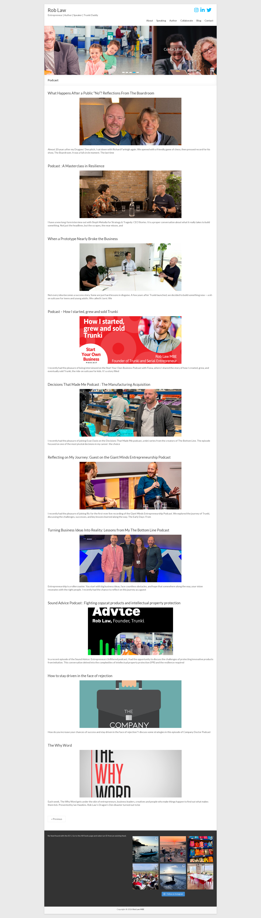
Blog (198, 20)
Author (173, 20)
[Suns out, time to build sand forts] (173, 876)
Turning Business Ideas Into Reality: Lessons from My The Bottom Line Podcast (108, 530)
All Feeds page (87, 836)
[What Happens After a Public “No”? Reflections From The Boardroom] (130, 99)
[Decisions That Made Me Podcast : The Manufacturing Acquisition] (130, 391)
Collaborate (186, 20)
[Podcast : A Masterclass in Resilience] (130, 172)
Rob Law (57, 10)
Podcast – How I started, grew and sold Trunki (83, 311)
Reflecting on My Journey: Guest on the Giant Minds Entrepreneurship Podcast (109, 457)
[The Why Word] (130, 752)
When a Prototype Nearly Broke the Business (83, 239)
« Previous (56, 818)
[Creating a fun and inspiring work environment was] (200, 876)
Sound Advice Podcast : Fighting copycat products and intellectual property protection (114, 603)
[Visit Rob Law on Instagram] (196, 10)
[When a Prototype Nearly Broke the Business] (130, 245)
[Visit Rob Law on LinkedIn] (202, 10)
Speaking (161, 20)
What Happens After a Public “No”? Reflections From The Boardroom (101, 93)
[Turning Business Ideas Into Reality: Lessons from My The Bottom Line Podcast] (130, 536)
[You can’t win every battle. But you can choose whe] (200, 849)
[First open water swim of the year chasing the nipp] (146, 849)
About (149, 20)
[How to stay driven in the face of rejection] (130, 682)
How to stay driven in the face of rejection (80, 676)
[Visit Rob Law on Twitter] (209, 10)
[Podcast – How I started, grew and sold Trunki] (130, 318)
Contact (209, 20)
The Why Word (60, 745)
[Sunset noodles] (173, 849)
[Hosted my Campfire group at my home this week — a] (146, 876)
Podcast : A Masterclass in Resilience (76, 166)
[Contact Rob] (130, 27)
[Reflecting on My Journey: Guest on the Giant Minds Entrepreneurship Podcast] (130, 464)
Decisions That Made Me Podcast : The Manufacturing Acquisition (99, 384)
